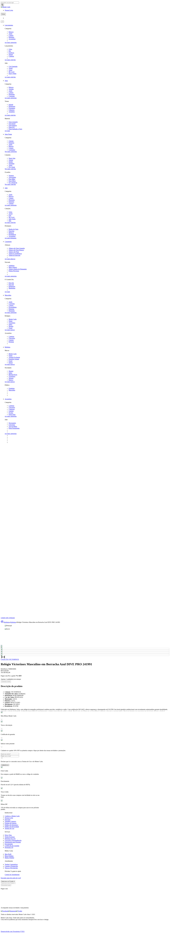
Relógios (7, 622)
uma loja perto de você (11, 878)
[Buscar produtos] (2, 5)
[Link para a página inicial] (2, 622)
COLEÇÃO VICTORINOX (10, 659)
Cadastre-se (5, 765)
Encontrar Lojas (6, 885)
